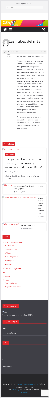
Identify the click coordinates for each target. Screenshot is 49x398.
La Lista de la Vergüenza (12, 269)
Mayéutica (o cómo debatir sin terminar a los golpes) (29, 187)
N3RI (4, 328)
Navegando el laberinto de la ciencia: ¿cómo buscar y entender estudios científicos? (23, 163)
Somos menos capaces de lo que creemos (41, 204)
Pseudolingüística (11, 257)
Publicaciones (9, 154)
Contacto (6, 280)
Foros (5, 272)
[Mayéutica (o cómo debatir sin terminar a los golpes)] (7, 189)
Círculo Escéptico (9, 333)
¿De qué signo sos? (28, 225)
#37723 (43, 52)
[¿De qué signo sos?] (11, 227)
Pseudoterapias (11, 249)
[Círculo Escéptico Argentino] (5, 29)
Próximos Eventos (11, 283)
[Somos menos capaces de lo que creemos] (19, 208)
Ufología (8, 253)
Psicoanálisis (9, 245)
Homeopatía (9, 260)
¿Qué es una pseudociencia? (13, 242)
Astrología (8, 264)
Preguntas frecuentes (13, 287)
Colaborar (6, 276)
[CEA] (5, 312)
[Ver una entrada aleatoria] (43, 29)
